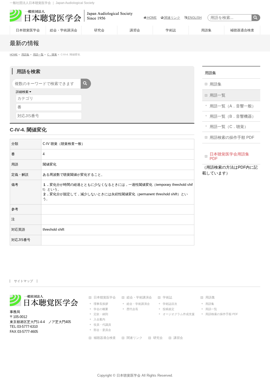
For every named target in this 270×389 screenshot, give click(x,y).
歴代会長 (132, 309)
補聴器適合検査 (105, 338)
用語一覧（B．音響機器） (233, 116)
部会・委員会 (102, 329)
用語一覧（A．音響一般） (233, 106)
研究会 (158, 338)
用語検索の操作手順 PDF (232, 137)
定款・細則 (101, 314)
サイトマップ (23, 281)
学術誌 (167, 297)
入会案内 (99, 319)
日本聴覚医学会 (105, 297)
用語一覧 (217, 95)
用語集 (210, 73)
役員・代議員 (102, 324)
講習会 (178, 338)
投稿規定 (168, 309)
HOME (151, 18)
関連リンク (171, 18)
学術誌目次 (170, 303)
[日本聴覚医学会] (71, 15)
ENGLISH (194, 18)
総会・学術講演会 (139, 297)
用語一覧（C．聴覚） (229, 127)
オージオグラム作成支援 (179, 314)
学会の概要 (101, 309)
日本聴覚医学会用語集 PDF (229, 156)
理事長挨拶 (101, 303)
